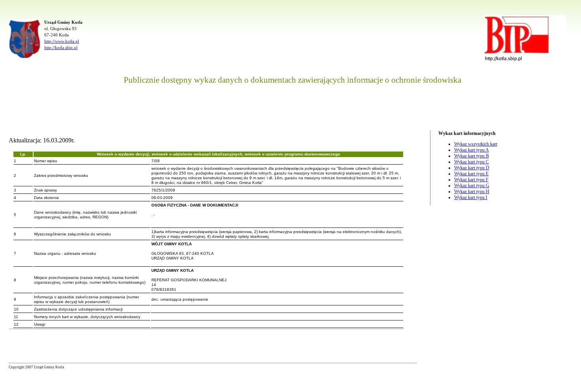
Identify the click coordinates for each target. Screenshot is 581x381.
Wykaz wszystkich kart (475, 144)
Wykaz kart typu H (471, 191)
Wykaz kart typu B (471, 156)
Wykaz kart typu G (471, 185)
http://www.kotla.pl (61, 41)
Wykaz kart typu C (471, 162)
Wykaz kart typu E (471, 173)
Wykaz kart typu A (471, 150)
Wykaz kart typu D (471, 168)
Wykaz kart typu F (471, 179)
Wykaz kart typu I (470, 197)
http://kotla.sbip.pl (60, 47)
